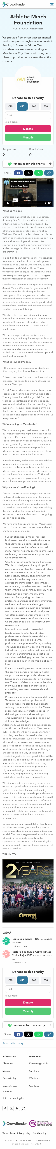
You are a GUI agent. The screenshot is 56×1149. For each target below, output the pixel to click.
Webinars (34, 1078)
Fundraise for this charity (28, 163)
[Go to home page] (14, 4)
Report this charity (12, 1043)
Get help (34, 1070)
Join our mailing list (13, 1098)
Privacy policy (23, 1133)
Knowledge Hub (38, 1063)
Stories (6, 1070)
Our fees (34, 1085)
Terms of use (8, 1133)
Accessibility (9, 1078)
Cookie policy (39, 1133)
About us (7, 1063)
